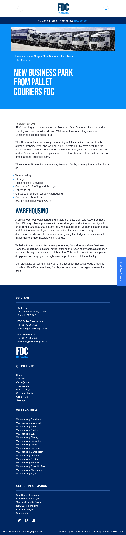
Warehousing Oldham (27, 455)
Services (20, 378)
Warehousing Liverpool (28, 448)
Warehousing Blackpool (28, 423)
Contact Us (22, 396)
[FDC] (63, 8)
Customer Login (24, 393)
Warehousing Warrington (29, 470)
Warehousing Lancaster (28, 441)
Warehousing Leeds (26, 444)
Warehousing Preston (27, 459)
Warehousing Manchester (29, 451)
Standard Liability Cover (28, 502)
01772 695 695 (81, 20)
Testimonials (22, 386)
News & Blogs (32, 56)
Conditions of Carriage (28, 495)
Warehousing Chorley (27, 437)
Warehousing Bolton (26, 426)
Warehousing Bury (25, 433)
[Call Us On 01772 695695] (106, 8)
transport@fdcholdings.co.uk (32, 328)
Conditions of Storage (27, 498)
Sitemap (20, 400)
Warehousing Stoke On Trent (31, 466)
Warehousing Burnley (27, 430)
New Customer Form (27, 505)
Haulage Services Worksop (108, 531)
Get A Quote (22, 382)
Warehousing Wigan (26, 473)
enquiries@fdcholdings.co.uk (32, 341)
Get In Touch (121, 271)
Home (17, 56)
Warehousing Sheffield (28, 462)
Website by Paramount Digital (74, 531)
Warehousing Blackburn (28, 419)
